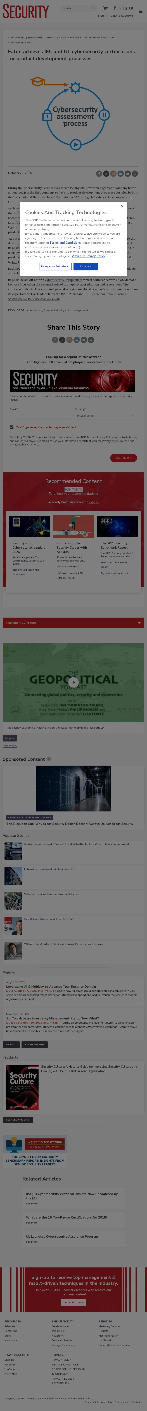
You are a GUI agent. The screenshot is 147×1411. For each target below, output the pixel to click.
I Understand (85, 266)
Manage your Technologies (55, 266)
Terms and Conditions (65, 243)
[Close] (122, 206)
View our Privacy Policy (88, 256)
